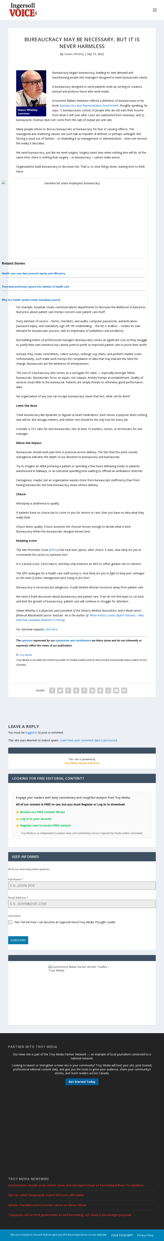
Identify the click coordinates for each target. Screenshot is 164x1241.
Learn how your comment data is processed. (89, 740)
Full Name (15, 879)
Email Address (18, 897)
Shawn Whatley (74, 54)
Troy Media (25, 655)
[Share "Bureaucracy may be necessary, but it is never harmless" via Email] (116, 690)
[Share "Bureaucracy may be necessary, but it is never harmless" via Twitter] (60, 690)
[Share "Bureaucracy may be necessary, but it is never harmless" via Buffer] (100, 690)
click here (51, 629)
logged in (31, 732)
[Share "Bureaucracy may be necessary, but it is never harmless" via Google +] (68, 690)
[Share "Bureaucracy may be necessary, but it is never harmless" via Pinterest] (84, 690)
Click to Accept (122, 1235)
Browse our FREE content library (42, 812)
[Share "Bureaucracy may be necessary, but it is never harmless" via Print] (124, 690)
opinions (27, 640)
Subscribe (18, 940)
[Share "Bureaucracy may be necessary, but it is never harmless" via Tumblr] (76, 690)
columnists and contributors (73, 640)
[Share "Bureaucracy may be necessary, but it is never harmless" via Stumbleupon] (108, 690)
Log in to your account (36, 819)
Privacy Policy (145, 1235)
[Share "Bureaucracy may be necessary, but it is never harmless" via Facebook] (52, 690)
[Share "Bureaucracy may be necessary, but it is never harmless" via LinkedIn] (92, 690)
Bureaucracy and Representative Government (89, 105)
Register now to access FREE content (45, 825)
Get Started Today (82, 1082)
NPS (53, 550)
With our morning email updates (29, 869)
